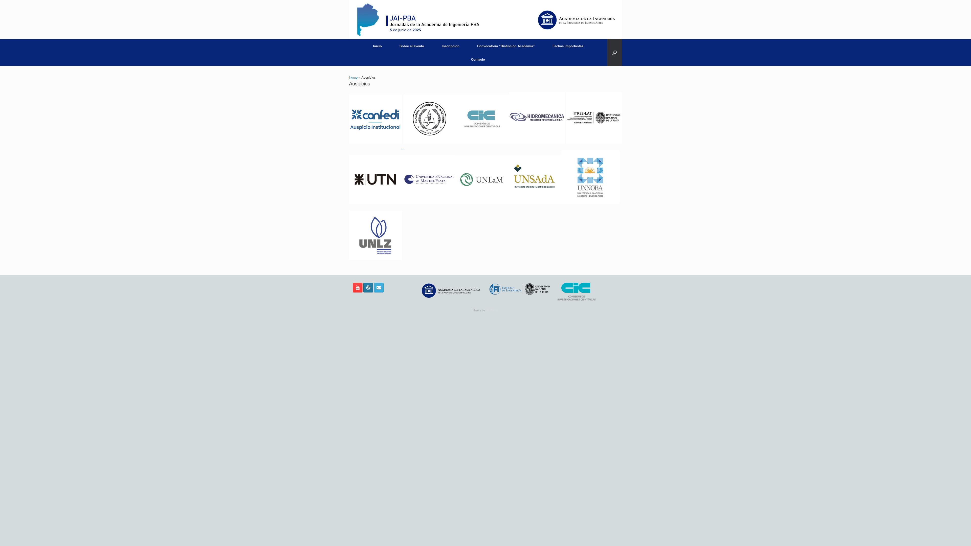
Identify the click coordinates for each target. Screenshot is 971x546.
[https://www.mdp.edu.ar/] (428, 207)
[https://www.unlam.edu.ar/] (481, 207)
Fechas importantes (568, 45)
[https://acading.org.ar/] (429, 147)
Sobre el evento (412, 45)
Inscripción (450, 45)
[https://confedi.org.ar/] (376, 147)
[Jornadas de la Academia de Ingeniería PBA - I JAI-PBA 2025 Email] (379, 287)
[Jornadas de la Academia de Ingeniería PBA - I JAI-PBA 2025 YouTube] (357, 287)
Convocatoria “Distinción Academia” (506, 45)
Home (353, 77)
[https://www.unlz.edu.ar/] (375, 263)
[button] (614, 52)
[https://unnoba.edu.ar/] (590, 207)
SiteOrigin (492, 310)
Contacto (478, 59)
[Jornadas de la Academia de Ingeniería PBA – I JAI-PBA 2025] (485, 19)
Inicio (377, 45)
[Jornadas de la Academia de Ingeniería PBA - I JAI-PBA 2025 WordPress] (368, 287)
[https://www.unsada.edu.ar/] (534, 207)
